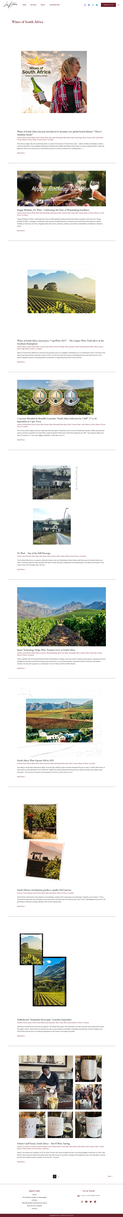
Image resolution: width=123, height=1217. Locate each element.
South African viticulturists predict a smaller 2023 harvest (44, 889)
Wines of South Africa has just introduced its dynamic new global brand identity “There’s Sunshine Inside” (59, 133)
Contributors (54, 5)
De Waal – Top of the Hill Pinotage (33, 553)
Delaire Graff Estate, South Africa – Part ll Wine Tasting (43, 1143)
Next (110, 1176)
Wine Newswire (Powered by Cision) (34, 1203)
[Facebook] (89, 5)
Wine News (67, 138)
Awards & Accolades (34, 1206)
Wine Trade (95, 138)
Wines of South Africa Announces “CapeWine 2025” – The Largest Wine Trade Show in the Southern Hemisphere (60, 342)
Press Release (27, 893)
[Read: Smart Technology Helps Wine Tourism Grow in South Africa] (61, 616)
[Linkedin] (97, 5)
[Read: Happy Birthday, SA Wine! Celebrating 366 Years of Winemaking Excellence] (61, 188)
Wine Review (81, 1146)
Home (24, 5)
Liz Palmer (26, 1146)
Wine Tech (61, 653)
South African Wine (42, 138)
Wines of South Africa (39, 140)
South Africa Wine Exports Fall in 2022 (35, 760)
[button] (108, 5)
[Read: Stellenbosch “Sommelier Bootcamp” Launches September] (43, 970)
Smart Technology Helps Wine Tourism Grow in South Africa (46, 649)
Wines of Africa (27, 140)
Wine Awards (44, 424)
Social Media (31, 138)
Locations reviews (36, 1146)
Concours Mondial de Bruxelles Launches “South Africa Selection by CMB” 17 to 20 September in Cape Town (57, 420)
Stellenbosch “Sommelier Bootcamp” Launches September (44, 1019)
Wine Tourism (87, 138)
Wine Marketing (57, 138)
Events (25, 1023)
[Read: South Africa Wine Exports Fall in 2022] (59, 721)
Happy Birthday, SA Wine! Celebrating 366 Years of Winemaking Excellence (53, 209)
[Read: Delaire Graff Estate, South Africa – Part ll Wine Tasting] (60, 1097)
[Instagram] (85, 5)
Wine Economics (41, 653)
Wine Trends (79, 213)
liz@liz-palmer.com (90, 1195)
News (24, 138)
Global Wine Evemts (29, 424)
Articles (33, 5)
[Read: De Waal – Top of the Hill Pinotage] (51, 503)
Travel (63, 1146)
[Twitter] (93, 5)
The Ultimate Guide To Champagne (34, 1197)
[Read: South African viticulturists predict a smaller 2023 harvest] (43, 840)
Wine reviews (90, 1146)
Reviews (45, 1146)
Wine (50, 138)
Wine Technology (76, 138)
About (43, 5)
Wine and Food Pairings (57, 347)
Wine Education (70, 347)
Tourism (42, 347)
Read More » (21, 153)
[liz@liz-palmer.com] (78, 1196)
